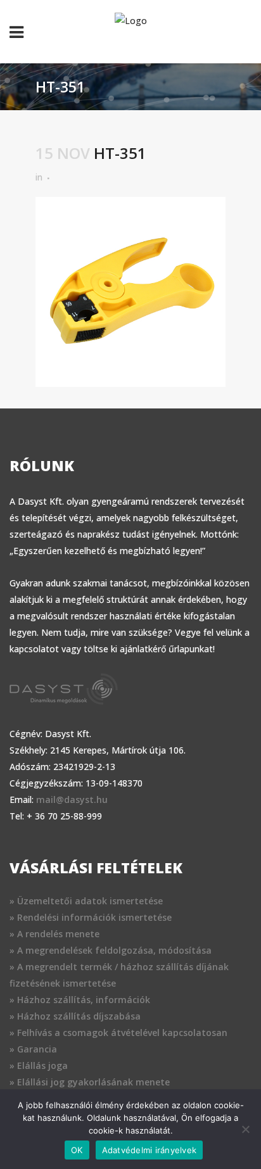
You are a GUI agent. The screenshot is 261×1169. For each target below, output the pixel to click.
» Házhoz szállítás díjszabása (75, 1016)
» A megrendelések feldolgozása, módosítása (111, 950)
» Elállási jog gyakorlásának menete (90, 1082)
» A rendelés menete (54, 934)
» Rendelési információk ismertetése (91, 917)
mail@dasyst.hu (72, 799)
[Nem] (245, 1129)
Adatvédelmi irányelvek (149, 1150)
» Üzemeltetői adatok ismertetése (86, 901)
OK (77, 1150)
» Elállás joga (39, 1065)
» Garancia (33, 1049)
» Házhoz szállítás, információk (80, 1000)
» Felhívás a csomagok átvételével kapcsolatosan (118, 1033)
